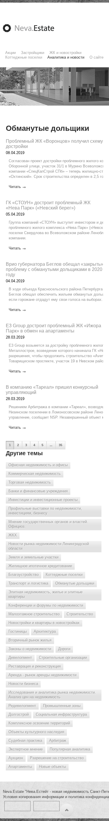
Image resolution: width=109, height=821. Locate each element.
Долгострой (18, 714)
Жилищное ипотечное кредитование (40, 566)
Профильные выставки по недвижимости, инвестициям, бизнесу (45, 510)
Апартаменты (20, 766)
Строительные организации (63, 657)
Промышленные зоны (62, 706)
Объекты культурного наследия (36, 732)
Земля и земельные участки (33, 557)
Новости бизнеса (23, 683)
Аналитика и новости (65, 57)
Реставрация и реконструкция (34, 666)
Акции (10, 52)
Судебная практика (25, 740)
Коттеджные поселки (23, 57)
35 (60, 445)
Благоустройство (23, 574)
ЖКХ (12, 535)
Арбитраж (57, 740)
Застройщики (32, 52)
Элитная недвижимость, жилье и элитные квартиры (45, 594)
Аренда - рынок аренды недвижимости (42, 675)
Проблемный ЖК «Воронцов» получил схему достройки (54, 144)
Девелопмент (20, 657)
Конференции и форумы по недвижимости (45, 605)
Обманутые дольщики (74, 583)
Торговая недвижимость (29, 482)
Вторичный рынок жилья (29, 640)
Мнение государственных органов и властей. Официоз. (48, 524)
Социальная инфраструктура (61, 714)
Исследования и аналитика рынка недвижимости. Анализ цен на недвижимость (52, 694)
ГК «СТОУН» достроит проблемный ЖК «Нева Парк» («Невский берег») (48, 205)
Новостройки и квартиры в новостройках (44, 623)
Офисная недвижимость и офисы (38, 465)
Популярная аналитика (70, 749)
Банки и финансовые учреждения (38, 491)
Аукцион (15, 758)
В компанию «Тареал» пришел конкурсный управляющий (52, 390)
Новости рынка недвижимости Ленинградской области (48, 546)
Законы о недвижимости (29, 649)
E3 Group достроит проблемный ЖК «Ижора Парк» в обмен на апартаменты (53, 328)
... (51, 445)
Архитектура (45, 631)
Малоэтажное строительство (34, 614)
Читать (15, 187)
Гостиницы (17, 631)
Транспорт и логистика (28, 583)
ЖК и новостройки (65, 52)
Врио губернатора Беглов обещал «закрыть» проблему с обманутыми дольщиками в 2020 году (54, 269)
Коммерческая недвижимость (34, 473)
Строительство (80, 614)
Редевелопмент (22, 706)
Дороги (64, 649)
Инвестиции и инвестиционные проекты (43, 500)
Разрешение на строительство (57, 758)
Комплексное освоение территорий (39, 723)
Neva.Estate (35, 28)
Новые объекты (52, 766)
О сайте (96, 57)
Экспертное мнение (25, 749)
